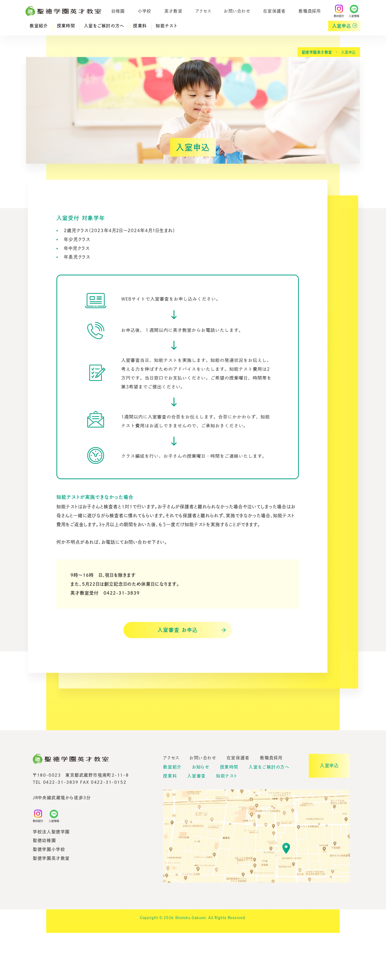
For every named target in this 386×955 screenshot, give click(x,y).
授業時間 (66, 26)
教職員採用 (310, 11)
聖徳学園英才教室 (317, 52)
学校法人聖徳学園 (51, 832)
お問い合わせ (237, 11)
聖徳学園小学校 (49, 849)
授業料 (140, 26)
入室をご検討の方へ (104, 26)
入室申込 (341, 26)
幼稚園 (118, 11)
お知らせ (201, 767)
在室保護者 (274, 11)
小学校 (145, 11)
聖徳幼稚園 (44, 840)
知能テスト (166, 26)
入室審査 (196, 776)
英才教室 (173, 11)
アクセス (203, 11)
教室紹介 (39, 26)
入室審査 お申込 (177, 629)
